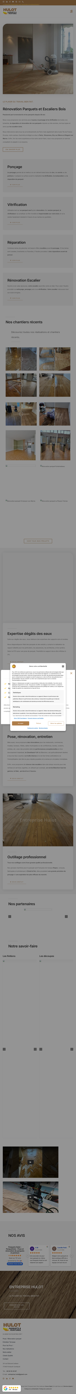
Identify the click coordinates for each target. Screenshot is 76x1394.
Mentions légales (43, 728)
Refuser (38, 723)
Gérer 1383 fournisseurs (20, 718)
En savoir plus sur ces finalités (35, 718)
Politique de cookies (32, 728)
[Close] (71, 673)
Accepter (20, 723)
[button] (63, 666)
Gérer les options (56, 723)
